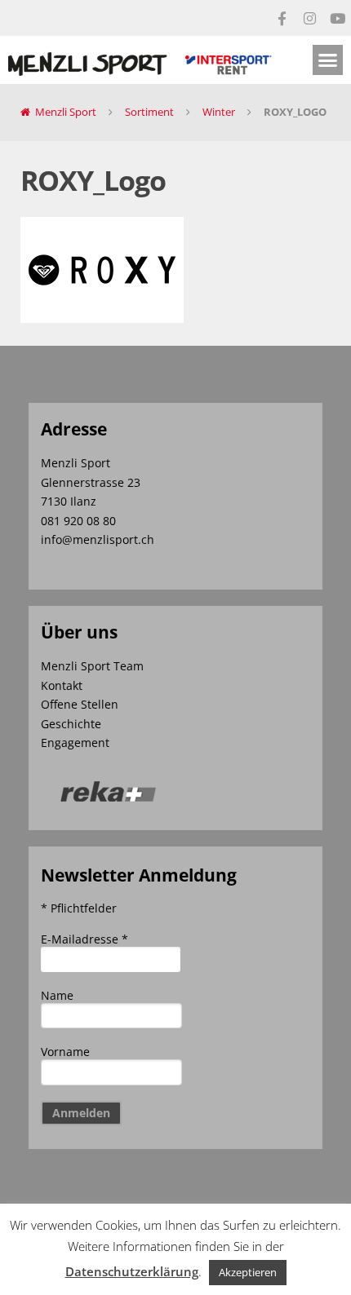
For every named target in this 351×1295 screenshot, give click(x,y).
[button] (328, 60)
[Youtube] (337, 18)
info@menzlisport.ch (97, 539)
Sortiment (149, 111)
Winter (218, 111)
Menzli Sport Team (92, 666)
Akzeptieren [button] (248, 1272)
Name (57, 995)
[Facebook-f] (281, 18)
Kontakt (61, 685)
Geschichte (71, 723)
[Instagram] (309, 18)
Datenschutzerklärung (131, 1271)
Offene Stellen (79, 704)
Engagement (75, 742)
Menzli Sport (65, 111)
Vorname (65, 1051)
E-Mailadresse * (84, 939)
